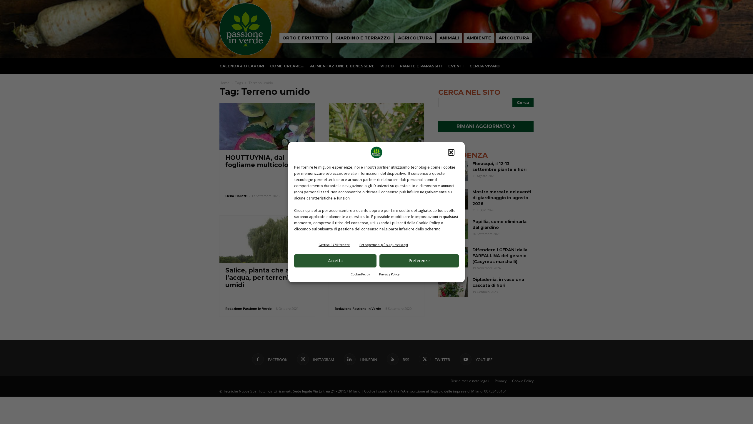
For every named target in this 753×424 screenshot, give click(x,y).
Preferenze (419, 260)
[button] (451, 152)
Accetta (335, 260)
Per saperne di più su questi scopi (383, 244)
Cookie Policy (360, 274)
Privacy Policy (389, 274)
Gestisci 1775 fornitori (334, 244)
